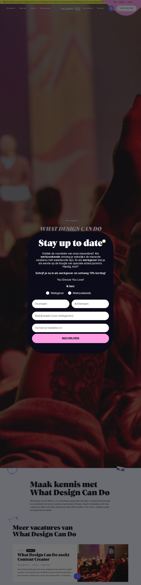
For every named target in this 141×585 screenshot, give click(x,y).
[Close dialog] (104, 241)
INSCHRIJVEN (70, 338)
